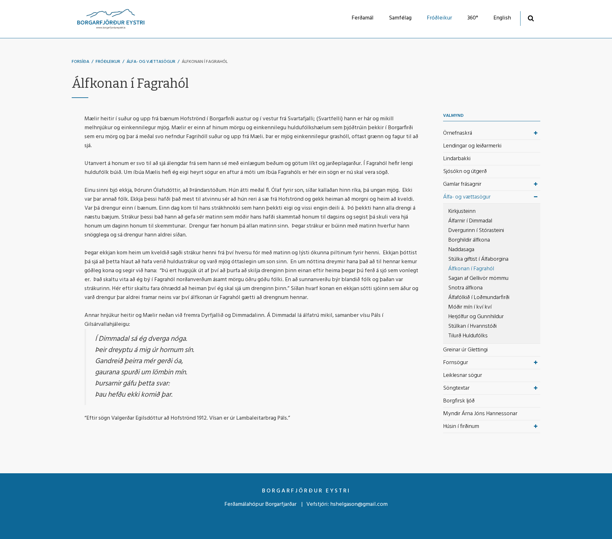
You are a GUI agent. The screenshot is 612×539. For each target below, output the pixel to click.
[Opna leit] (530, 18)
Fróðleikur (108, 61)
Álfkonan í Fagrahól (205, 61)
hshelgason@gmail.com (359, 504)
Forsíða (80, 61)
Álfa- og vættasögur (151, 61)
